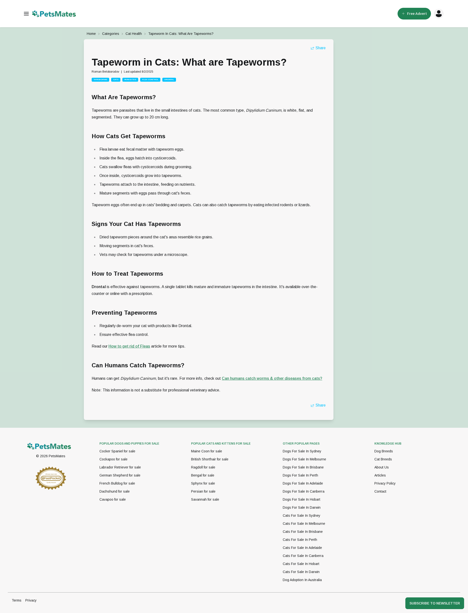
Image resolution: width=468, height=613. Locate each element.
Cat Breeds (383, 459)
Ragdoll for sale (203, 467)
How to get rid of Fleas (129, 346)
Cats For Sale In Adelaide (302, 548)
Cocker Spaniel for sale (117, 451)
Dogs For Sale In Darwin (302, 507)
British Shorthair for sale (209, 459)
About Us (381, 467)
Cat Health (134, 34)
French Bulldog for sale (117, 483)
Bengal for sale (202, 475)
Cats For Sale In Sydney (301, 515)
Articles (380, 475)
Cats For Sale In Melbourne (304, 523)
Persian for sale (203, 491)
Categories (110, 34)
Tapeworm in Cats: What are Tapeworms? (181, 34)
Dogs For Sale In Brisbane (303, 467)
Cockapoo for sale (113, 459)
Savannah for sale (205, 499)
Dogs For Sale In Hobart (301, 499)
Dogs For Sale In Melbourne (304, 459)
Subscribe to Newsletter (435, 603)
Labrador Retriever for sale (120, 467)
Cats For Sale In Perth (300, 540)
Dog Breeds (383, 451)
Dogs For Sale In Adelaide (303, 483)
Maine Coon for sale (206, 451)
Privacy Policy (385, 483)
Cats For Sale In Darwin (301, 572)
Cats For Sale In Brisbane (303, 532)
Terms (16, 600)
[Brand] (50, 446)
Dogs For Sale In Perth (300, 475)
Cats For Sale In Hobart (301, 564)
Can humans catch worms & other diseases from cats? (272, 378)
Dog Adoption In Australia (302, 580)
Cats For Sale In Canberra (303, 556)
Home (91, 34)
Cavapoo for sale (112, 499)
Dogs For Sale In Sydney (302, 451)
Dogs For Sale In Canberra (303, 491)
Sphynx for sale (203, 483)
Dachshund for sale (114, 491)
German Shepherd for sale (119, 475)
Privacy (31, 600)
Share (320, 48)
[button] (439, 13)
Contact (380, 491)
